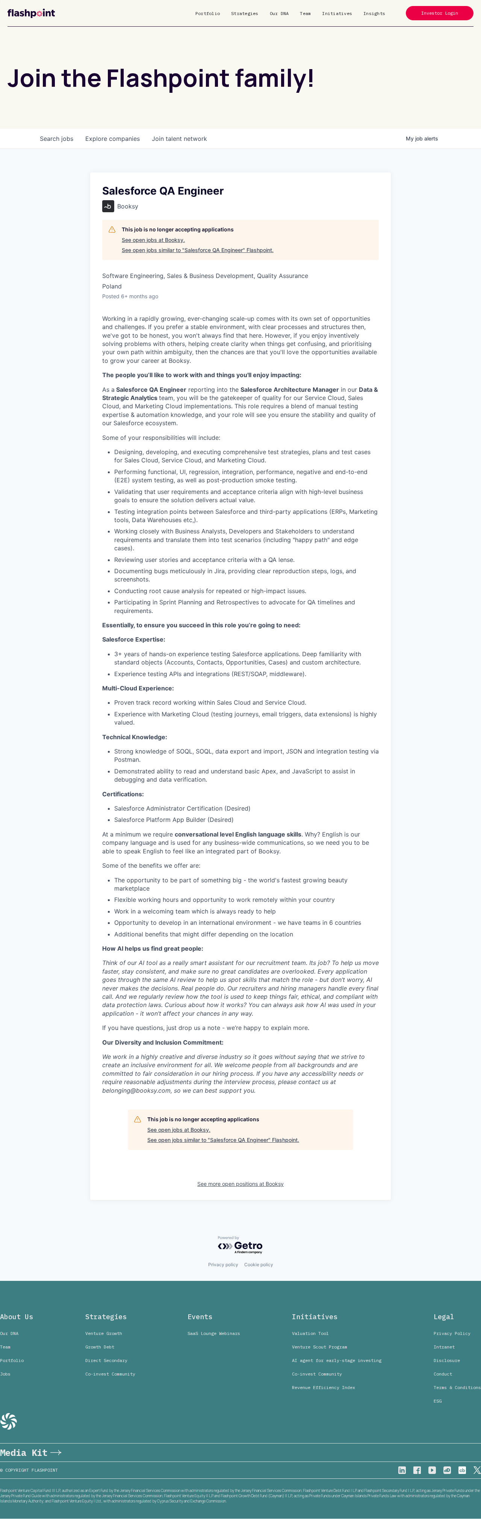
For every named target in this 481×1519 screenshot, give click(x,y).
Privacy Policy (452, 1333)
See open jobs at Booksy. (153, 240)
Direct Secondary (106, 1360)
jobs (56, 138)
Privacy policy (223, 1264)
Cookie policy (258, 1264)
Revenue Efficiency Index (323, 1387)
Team (305, 13)
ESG (438, 1401)
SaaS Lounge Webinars (214, 1333)
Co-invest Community (110, 1374)
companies (112, 138)
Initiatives (337, 13)
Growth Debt (99, 1347)
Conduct (443, 1374)
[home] (31, 13)
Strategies (245, 13)
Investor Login (439, 13)
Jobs (5, 1374)
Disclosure (447, 1360)
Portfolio (207, 13)
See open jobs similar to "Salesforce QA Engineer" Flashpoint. (198, 250)
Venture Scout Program (319, 1347)
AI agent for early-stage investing (336, 1360)
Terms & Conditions (457, 1387)
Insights (374, 13)
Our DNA (279, 13)
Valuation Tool (310, 1333)
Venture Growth (103, 1333)
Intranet (444, 1347)
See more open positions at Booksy (240, 1184)
